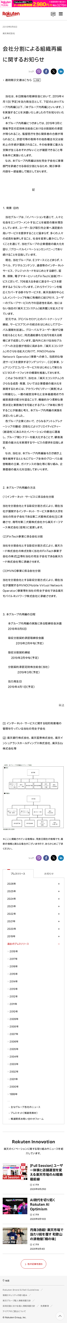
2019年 (11, 936)
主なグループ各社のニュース (26, 1107)
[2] (18, 556)
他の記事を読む (35, 1264)
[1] (56, 516)
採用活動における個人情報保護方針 (19, 1306)
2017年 (14, 959)
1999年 (14, 1094)
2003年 (14, 1064)
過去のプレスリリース (18, 944)
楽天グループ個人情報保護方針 (17, 1301)
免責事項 (45, 1306)
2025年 (11, 891)
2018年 (14, 951)
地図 (7, 1281)
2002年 (14, 1071)
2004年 (14, 1056)
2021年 (11, 921)
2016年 (14, 966)
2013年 (14, 989)
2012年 (14, 996)
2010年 (14, 1011)
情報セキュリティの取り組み (15, 1295)
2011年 (13, 1004)
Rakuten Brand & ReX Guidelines (21, 1290)
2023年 (11, 906)
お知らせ (48, 873)
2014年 (14, 981)
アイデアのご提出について (14, 1311)
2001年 (14, 1079)
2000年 (14, 1086)
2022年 (11, 914)
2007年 (14, 1034)
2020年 (11, 929)
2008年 (14, 1026)
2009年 (14, 1019)
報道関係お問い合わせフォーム (27, 1119)
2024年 (11, 899)
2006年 (14, 1041)
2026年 (11, 883)
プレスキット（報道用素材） (24, 1113)
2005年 (14, 1049)
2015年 (14, 974)
